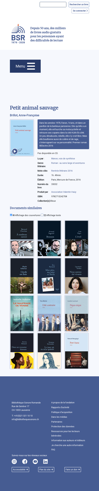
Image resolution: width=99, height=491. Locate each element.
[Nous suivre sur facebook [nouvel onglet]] (24, 461)
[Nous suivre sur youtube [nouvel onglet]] (35, 461)
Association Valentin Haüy (63, 192)
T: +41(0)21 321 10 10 (22, 415)
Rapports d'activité (60, 407)
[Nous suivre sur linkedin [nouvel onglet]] (45, 461)
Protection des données (62, 426)
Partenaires (56, 421)
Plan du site (44, 469)
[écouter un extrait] (15, 151)
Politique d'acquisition (61, 412)
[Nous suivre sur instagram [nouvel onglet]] (14, 461)
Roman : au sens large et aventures (68, 163)
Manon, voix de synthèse (63, 158)
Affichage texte (53, 215)
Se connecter (79, 10)
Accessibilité (19, 469)
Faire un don (71, 469)
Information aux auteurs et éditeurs (68, 440)
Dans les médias (59, 417)
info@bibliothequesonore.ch (25, 419)
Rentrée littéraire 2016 (62, 170)
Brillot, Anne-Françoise (24, 115)
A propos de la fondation (62, 402)
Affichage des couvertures (27, 215)
